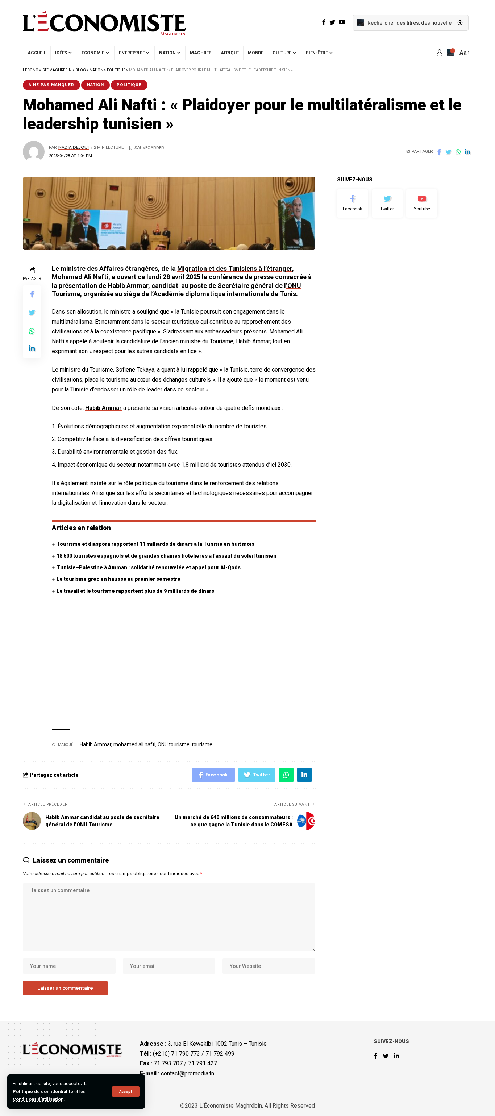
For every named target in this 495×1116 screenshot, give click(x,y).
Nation (95, 84)
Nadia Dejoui (73, 147)
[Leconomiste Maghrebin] (104, 22)
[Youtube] (421, 203)
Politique (129, 84)
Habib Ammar (103, 407)
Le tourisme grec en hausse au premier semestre (118, 579)
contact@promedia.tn (187, 1073)
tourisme (202, 744)
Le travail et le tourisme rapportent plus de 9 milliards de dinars (135, 591)
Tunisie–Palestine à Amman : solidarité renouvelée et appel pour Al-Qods (149, 567)
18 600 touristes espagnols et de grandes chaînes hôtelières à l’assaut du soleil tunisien (166, 556)
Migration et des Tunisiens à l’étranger (234, 268)
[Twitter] (387, 203)
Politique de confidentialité (43, 1091)
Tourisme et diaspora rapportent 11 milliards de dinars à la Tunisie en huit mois (155, 544)
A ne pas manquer (51, 84)
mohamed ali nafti (134, 744)
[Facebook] (352, 203)
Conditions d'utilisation (38, 1099)
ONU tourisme (174, 744)
